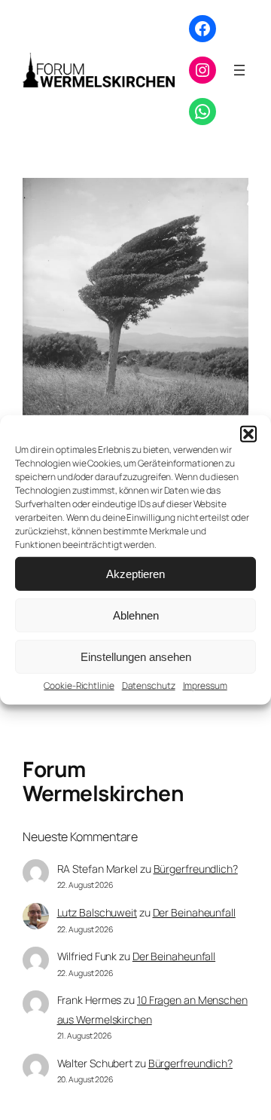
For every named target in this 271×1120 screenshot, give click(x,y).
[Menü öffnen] (239, 70)
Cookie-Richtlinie (79, 685)
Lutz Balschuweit (97, 912)
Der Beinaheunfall (194, 912)
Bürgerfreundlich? (196, 868)
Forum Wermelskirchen (103, 780)
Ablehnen (136, 614)
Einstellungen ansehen (136, 656)
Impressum (205, 685)
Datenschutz (148, 685)
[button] (248, 434)
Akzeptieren (135, 573)
